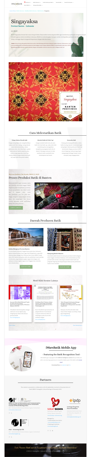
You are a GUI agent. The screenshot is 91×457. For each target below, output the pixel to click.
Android (64, 365)
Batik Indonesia (36, 2)
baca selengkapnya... (15, 317)
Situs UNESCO (27, 5)
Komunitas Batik (71, 140)
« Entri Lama (12, 325)
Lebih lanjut (16, 207)
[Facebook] (9, 413)
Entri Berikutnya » (77, 325)
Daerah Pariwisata (68, 2)
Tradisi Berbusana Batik (48, 2)
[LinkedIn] (52, 431)
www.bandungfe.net (52, 426)
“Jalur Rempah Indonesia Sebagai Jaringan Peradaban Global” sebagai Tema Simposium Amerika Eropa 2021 (71, 304)
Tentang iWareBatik (37, 5)
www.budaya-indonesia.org (54, 415)
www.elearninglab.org (14, 433)
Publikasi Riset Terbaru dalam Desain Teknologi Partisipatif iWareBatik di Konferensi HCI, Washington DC (43, 304)
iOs (70, 365)
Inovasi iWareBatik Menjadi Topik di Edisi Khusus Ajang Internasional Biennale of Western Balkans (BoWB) (20, 304)
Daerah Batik (58, 2)
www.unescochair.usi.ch (15, 409)
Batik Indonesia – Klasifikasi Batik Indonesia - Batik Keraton (30, 11)
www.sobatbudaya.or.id (54, 422)
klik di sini (26, 266)
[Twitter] (11, 413)
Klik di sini (64, 267)
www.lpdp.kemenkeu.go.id (74, 417)
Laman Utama (13, 11)
